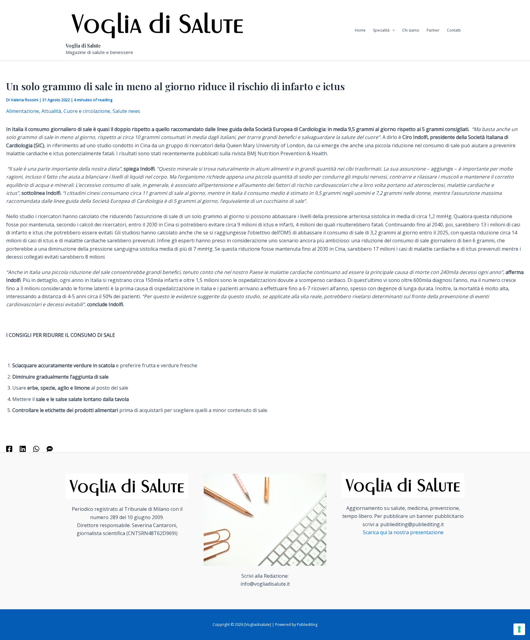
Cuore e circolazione (86, 111)
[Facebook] (9, 448)
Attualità (51, 111)
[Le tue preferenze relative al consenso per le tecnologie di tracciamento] (519, 629)
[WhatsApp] (36, 448)
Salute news (126, 111)
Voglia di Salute (83, 45)
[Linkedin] (23, 448)
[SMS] (50, 448)
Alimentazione (22, 111)
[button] (392, 30)
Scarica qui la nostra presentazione (403, 532)
